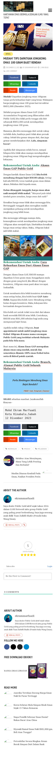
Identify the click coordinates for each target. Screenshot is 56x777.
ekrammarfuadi (31, 67)
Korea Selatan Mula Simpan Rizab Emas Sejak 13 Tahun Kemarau (33, 706)
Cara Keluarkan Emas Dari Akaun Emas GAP (26, 265)
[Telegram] (26, 647)
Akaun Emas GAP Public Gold (26, 166)
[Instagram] (13, 647)
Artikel (8, 54)
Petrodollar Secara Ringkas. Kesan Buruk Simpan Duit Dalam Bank (30, 743)
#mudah (27, 449)
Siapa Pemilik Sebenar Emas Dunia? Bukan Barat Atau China (31, 718)
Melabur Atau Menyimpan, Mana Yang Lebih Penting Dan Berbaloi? (29, 461)
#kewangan (12, 449)
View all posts (13, 525)
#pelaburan (42, 449)
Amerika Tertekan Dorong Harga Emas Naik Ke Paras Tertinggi (33, 694)
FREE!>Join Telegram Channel (36, 391)
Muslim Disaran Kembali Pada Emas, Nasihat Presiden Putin (25, 475)
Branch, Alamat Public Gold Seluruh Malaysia (27, 365)
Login (49, 566)
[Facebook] (7, 647)
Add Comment (11, 71)
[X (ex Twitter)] (20, 647)
